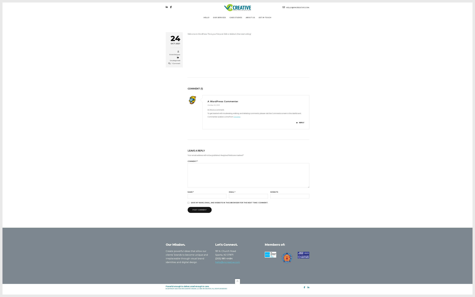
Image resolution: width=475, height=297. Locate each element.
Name (191, 192)
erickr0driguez (174, 54)
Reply (301, 123)
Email (232, 192)
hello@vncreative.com (227, 262)
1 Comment (176, 63)
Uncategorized (175, 60)
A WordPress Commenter (223, 101)
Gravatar (237, 117)
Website (274, 192)
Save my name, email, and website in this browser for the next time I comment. (229, 203)
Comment (193, 161)
